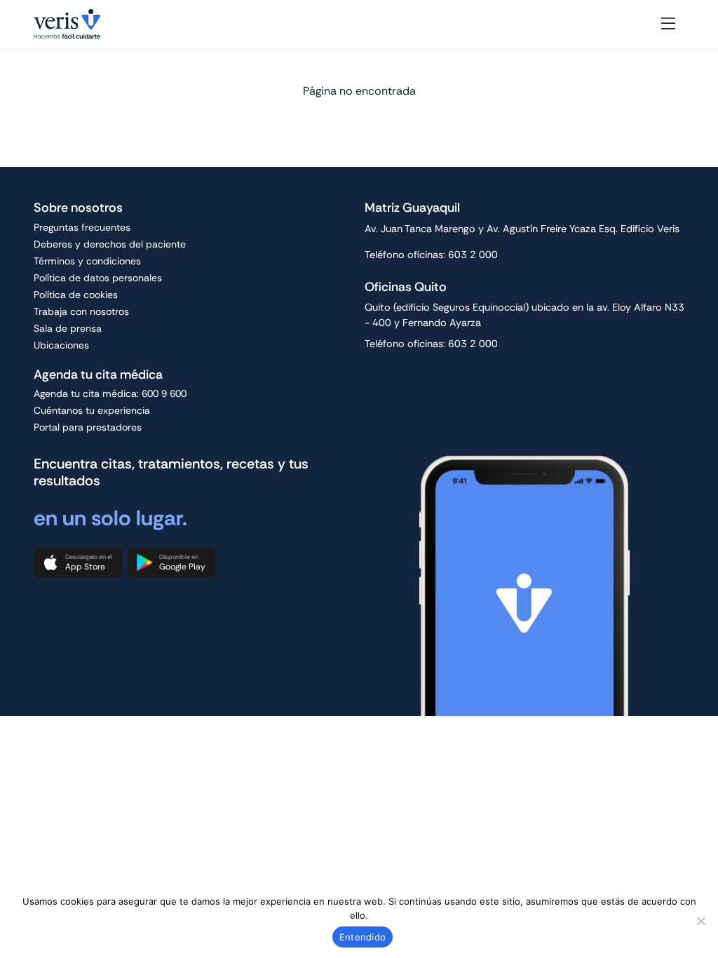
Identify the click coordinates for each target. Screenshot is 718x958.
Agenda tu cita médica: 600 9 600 (110, 393)
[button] (78, 563)
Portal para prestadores (88, 427)
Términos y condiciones (87, 261)
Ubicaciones (61, 345)
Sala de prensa (68, 328)
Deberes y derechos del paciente (110, 244)
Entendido (362, 937)
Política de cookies (76, 294)
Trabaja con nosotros (81, 311)
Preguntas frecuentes (82, 227)
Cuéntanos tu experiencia (92, 410)
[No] (700, 921)
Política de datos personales (98, 277)
